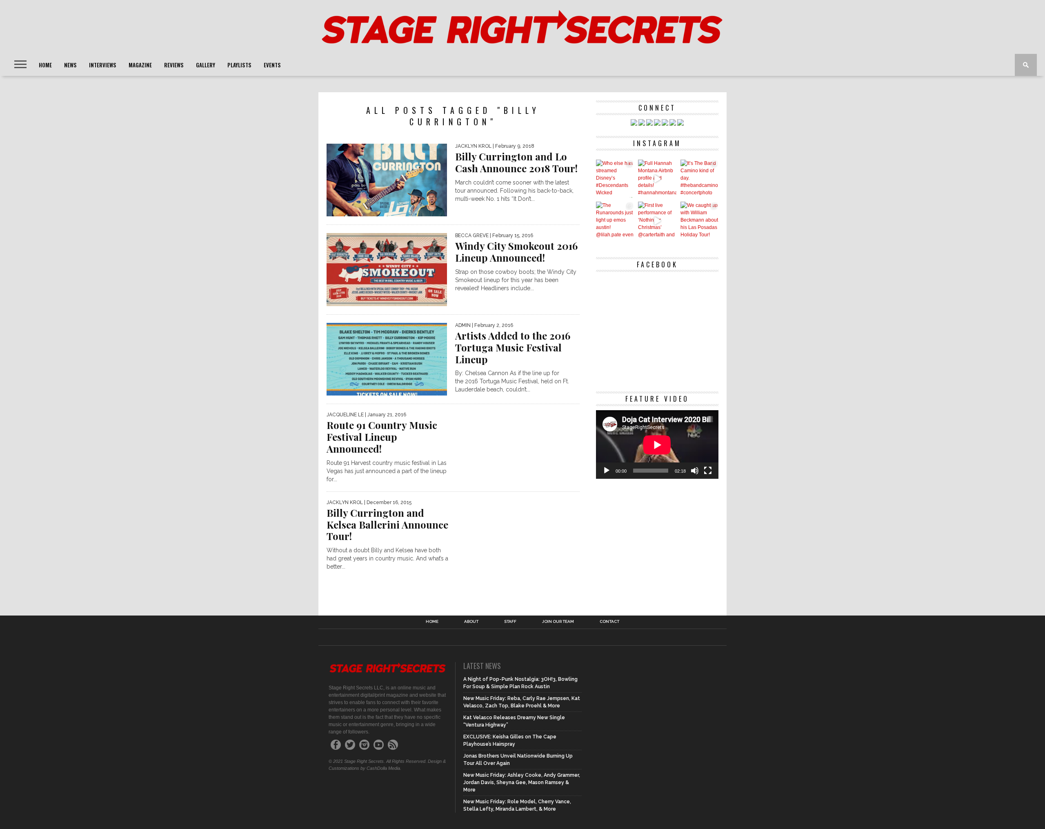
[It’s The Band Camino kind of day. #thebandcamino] (699, 179)
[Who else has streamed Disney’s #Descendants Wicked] (615, 179)
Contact (609, 622)
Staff (510, 622)
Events (272, 65)
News (70, 65)
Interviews (102, 65)
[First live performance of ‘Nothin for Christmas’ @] (657, 221)
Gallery (205, 65)
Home (45, 65)
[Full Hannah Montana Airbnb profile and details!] (657, 179)
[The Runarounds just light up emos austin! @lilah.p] (615, 221)
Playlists (239, 65)
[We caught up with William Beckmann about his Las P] (699, 221)
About (471, 622)
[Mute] (695, 471)
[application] (657, 444)
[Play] (607, 471)
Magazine (140, 65)
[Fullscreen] (708, 471)
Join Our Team (558, 622)
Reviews (174, 65)
